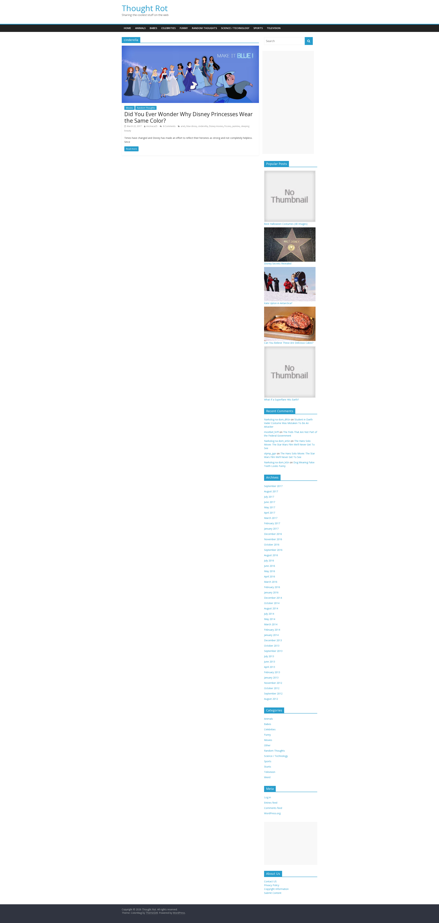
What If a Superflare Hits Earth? (281, 399)
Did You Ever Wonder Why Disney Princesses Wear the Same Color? (188, 117)
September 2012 (273, 693)
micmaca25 (151, 126)
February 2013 (272, 672)
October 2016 (271, 544)
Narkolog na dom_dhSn (277, 419)
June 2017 (269, 502)
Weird (267, 777)
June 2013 (269, 661)
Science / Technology (235, 28)
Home (127, 28)
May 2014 (269, 619)
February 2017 (272, 523)
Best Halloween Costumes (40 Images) (285, 223)
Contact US (270, 881)
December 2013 (273, 640)
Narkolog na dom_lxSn (276, 462)
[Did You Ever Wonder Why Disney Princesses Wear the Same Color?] (190, 48)
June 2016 (269, 565)
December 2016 (273, 534)
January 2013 (271, 677)
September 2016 (273, 550)
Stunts (267, 766)
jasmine (236, 126)
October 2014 (271, 603)
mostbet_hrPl (271, 432)
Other (267, 745)
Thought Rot (145, 8)
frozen (227, 126)
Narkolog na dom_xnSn (277, 441)
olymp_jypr (270, 453)
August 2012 (271, 698)
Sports (258, 28)
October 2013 (271, 645)
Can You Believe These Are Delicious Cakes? (288, 342)
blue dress (191, 126)
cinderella (203, 126)
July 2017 (269, 496)
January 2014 (271, 635)
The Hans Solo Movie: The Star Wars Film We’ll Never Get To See (289, 444)
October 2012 (271, 688)
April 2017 (269, 512)
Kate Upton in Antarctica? (278, 303)
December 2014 (273, 597)
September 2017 (273, 486)
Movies (129, 107)
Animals (140, 28)
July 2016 (269, 560)
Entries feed (270, 802)
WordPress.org (272, 813)
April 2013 (269, 667)
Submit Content (272, 893)
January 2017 (271, 528)
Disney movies (216, 126)
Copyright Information (276, 889)
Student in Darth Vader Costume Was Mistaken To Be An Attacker (288, 423)
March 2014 (270, 624)
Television (274, 28)
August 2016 (271, 555)
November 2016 (273, 539)
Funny (184, 28)
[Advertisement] (288, 102)
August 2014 (271, 608)
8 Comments (169, 126)
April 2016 (269, 576)
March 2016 (270, 581)
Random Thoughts (204, 28)
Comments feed (273, 808)
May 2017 (269, 507)
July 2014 (269, 613)
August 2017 (271, 491)
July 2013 (269, 656)
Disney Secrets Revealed (277, 263)
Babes (153, 28)
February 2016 (272, 587)
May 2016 (269, 571)
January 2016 (271, 592)
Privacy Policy (271, 885)
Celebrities (168, 28)
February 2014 (272, 629)
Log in (267, 797)
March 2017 (270, 518)
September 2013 (273, 651)
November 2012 (273, 682)
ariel (183, 126)
